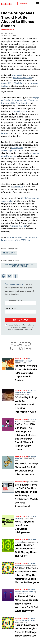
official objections (9, 150)
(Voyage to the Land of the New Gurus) (20, 100)
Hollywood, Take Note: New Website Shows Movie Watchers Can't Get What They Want (26, 603)
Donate (23, 3)
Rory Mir (27, 392)
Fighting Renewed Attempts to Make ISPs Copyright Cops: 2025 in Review (26, 373)
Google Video (7, 83)
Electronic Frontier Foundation (7, 4)
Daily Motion (17, 187)
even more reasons (17, 226)
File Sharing (9, 253)
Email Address (10, 308)
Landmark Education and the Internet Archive (19, 265)
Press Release (21, 482)
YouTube (18, 83)
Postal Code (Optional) (13, 300)
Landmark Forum (19, 111)
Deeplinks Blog (21, 359)
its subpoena (17, 147)
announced (17, 75)
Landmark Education (22, 78)
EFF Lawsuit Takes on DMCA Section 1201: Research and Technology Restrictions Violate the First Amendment (26, 495)
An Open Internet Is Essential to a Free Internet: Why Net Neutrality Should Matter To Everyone (27, 575)
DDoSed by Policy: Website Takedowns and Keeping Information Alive (26, 404)
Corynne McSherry (23, 361)
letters (4, 133)
